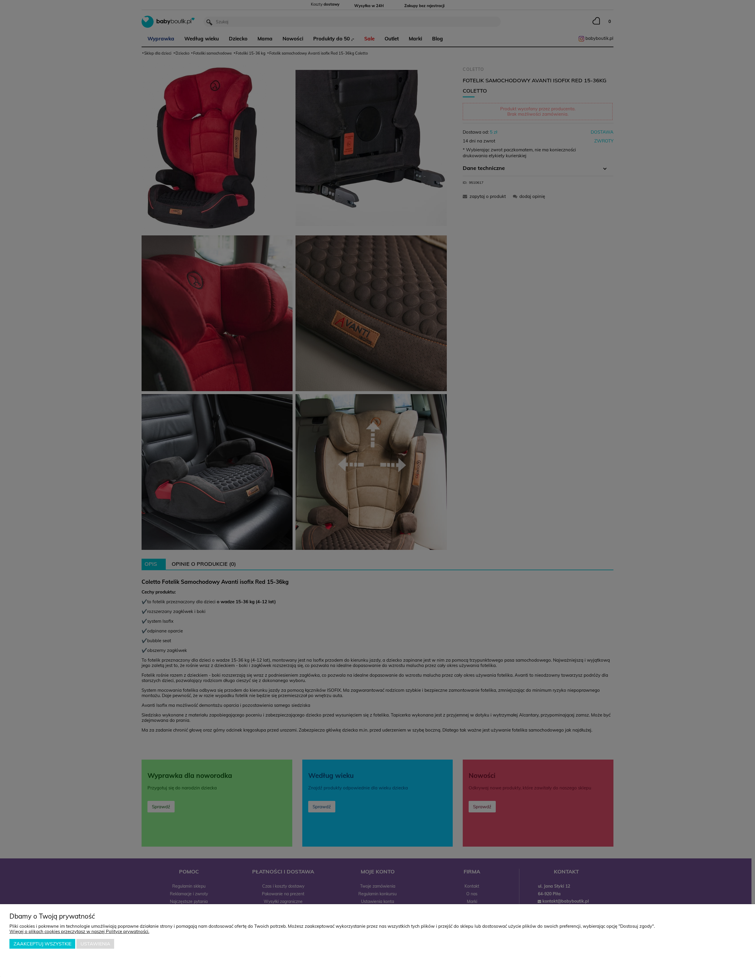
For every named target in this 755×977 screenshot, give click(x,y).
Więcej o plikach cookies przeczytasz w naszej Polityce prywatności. (79, 931)
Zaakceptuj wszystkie (42, 944)
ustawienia (95, 944)
